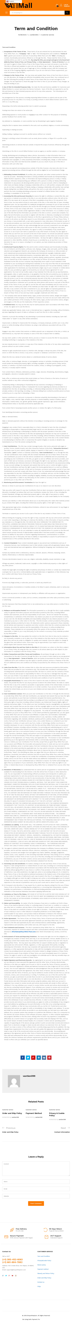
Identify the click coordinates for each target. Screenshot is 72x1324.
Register (67, 6)
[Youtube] (12, 1276)
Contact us (40, 1282)
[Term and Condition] (23, 1058)
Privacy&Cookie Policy (44, 1260)
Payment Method (34, 1113)
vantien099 (34, 35)
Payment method (42, 1269)
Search (67, 13)
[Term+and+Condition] (28, 1058)
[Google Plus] (9, 1276)
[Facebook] (2, 1276)
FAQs (39, 1286)
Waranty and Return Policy (45, 1273)
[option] (12, 1113)
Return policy (41, 1265)
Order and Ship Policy (12, 1113)
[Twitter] (6, 1276)
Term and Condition (43, 1256)
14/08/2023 (22, 35)
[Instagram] (15, 1276)
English (11, 1)
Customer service (47, 35)
